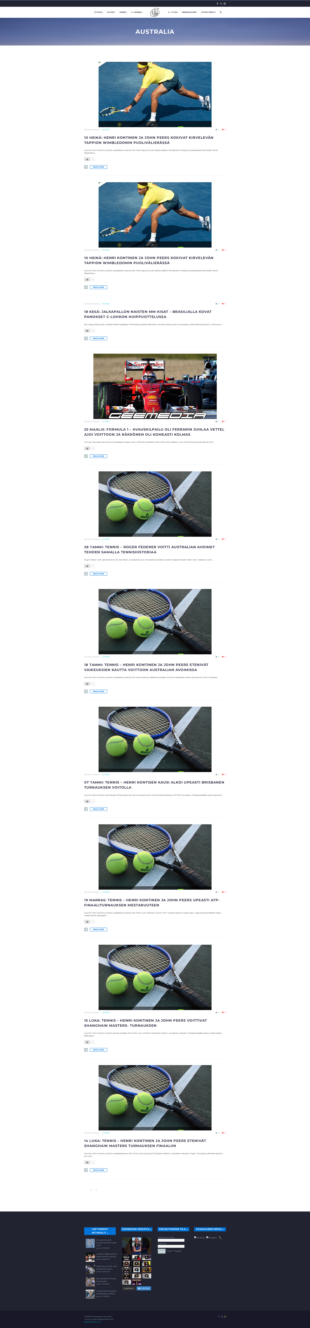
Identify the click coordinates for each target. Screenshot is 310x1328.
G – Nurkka (136, 12)
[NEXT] (96, 1190)
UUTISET (106, 130)
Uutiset (111, 12)
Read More (98, 167)
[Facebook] (217, 4)
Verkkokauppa (189, 12)
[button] (86, 167)
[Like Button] (87, 159)
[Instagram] (224, 4)
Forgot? (170, 1251)
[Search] (220, 12)
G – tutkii (172, 12)
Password (162, 1243)
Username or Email (166, 1237)
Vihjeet (123, 12)
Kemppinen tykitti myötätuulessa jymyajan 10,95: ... (106, 1242)
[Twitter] (221, 4)
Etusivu (99, 12)
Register (178, 1251)
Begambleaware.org (92, 1322)
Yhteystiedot (208, 12)
